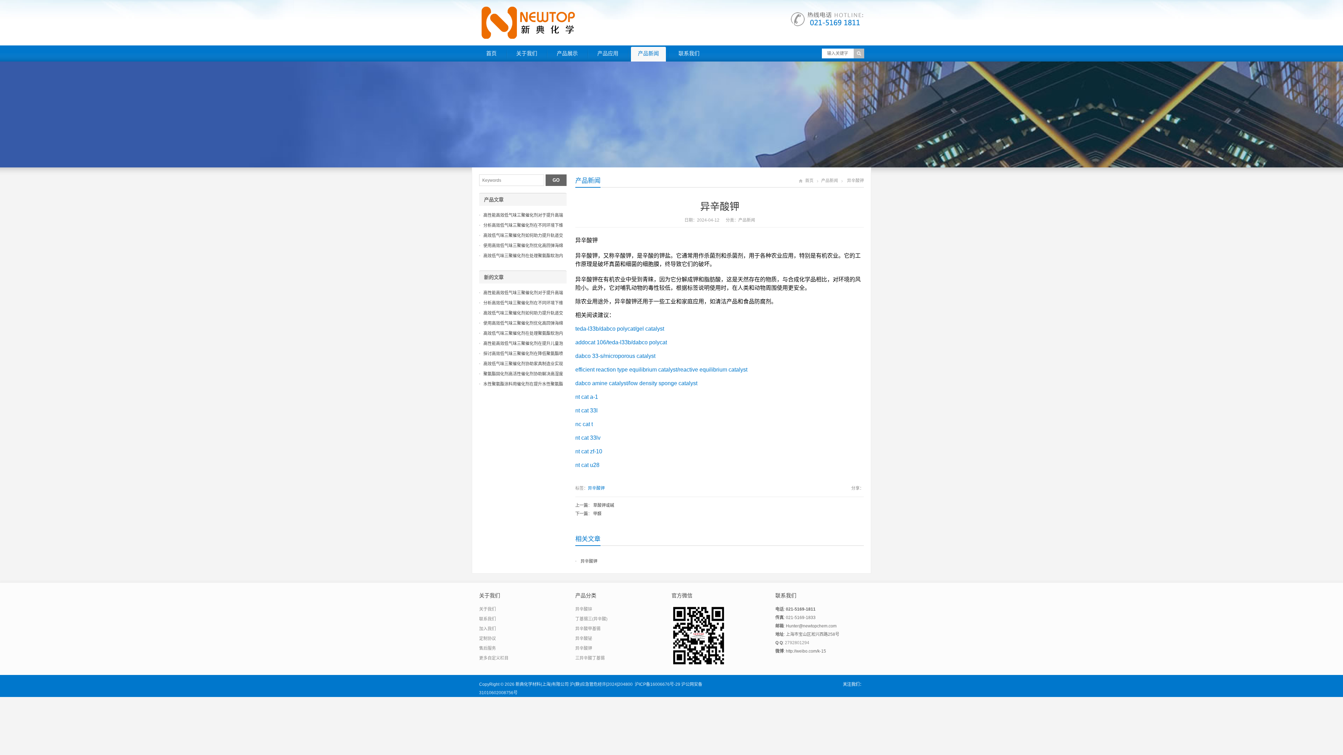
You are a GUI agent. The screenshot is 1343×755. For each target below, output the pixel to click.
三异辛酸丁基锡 (590, 658)
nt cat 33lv (588, 438)
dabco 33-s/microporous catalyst (615, 356)
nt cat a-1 (586, 397)
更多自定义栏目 (494, 658)
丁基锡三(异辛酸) (591, 619)
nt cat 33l (586, 411)
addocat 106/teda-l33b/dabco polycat (621, 342)
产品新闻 (648, 53)
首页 (491, 53)
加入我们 (487, 628)
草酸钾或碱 (603, 505)
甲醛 (597, 513)
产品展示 (567, 53)
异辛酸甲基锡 (588, 628)
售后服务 (487, 648)
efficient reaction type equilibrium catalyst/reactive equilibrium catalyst (661, 370)
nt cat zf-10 (588, 451)
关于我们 (526, 53)
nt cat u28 (587, 465)
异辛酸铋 (583, 638)
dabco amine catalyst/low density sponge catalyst (636, 383)
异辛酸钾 (596, 488)
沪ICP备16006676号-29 (657, 684)
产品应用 (607, 53)
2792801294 (797, 642)
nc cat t (584, 424)
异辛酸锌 (583, 609)
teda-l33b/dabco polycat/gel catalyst (619, 329)
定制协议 (487, 638)
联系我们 (688, 53)
